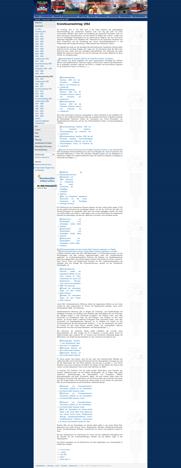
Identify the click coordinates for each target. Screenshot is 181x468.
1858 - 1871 (39, 46)
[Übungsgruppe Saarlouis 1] (70, 345)
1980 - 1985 (39, 96)
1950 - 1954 (39, 73)
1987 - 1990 (39, 104)
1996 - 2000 (39, 109)
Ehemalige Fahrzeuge (43, 146)
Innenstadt (46, 19)
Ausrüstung (114, 16)
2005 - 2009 (39, 116)
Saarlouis (38, 23)
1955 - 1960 (39, 79)
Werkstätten (126, 16)
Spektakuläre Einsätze (43, 143)
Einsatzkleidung (41, 150)
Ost (36, 126)
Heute (37, 136)
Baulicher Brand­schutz (43, 164)
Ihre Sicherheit (138, 16)
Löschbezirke (46, 16)
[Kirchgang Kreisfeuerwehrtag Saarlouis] (85, 59)
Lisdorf (37, 130)
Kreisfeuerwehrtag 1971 (43, 89)
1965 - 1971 (39, 86)
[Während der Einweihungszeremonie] (71, 175)
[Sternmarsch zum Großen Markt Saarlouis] (70, 226)
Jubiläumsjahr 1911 (42, 59)
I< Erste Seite (65, 450)
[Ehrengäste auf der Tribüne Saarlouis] (76, 421)
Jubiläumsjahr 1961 (42, 81)
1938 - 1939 (39, 66)
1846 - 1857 (39, 44)
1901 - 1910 (39, 56)
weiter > (62, 457)
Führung (38, 140)
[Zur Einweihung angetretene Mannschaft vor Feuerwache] (73, 203)
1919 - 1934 (39, 61)
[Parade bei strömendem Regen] (70, 293)
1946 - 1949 (39, 71)
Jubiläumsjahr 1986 (42, 101)
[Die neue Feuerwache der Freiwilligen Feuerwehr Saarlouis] (90, 150)
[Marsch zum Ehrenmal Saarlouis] (70, 87)
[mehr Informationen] (46, 189)
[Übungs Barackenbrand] (70, 355)
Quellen (38, 118)
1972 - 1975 (39, 91)
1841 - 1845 (39, 41)
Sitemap (50, 466)
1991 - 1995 (39, 106)
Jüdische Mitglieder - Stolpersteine (42, 122)
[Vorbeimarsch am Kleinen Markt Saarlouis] (76, 391)
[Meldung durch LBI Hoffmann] (70, 286)
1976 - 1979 (39, 94)
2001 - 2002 (39, 111)
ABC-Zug (83, 16)
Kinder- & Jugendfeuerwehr (65, 16)
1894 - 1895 (39, 51)
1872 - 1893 (39, 49)
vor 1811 (38, 29)
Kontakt (64, 466)
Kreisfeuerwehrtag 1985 (43, 99)
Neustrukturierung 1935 (43, 64)
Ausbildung (102, 16)
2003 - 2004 (39, 113)
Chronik (92, 16)
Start (37, 16)
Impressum (73, 466)
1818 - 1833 (39, 36)
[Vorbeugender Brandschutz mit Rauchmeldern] (46, 182)
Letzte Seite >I (65, 459)
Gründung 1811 (40, 31)
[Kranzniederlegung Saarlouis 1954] (75, 134)
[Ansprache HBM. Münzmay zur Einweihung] (66, 194)
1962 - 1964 (39, 84)
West (37, 133)
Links (57, 466)
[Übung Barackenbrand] (70, 350)
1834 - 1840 (39, 39)
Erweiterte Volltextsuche (42, 157)
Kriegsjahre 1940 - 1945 (43, 69)
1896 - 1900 (39, 54)
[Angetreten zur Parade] (86, 249)
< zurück (63, 452)
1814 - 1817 (39, 34)
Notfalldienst (40, 466)
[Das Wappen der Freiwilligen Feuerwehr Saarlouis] (42, 7)
